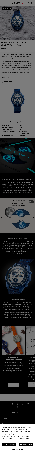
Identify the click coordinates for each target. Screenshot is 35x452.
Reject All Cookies (9, 444)
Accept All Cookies (26, 444)
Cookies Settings (17, 449)
